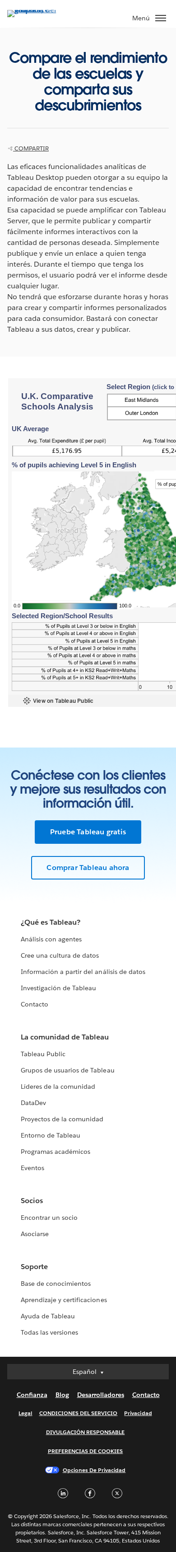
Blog (62, 1395)
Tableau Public (43, 1054)
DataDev (33, 1103)
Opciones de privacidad (94, 1470)
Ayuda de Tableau (48, 1316)
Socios (32, 1200)
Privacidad (138, 1413)
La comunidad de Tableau (65, 1037)
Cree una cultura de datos (60, 955)
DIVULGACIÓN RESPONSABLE (85, 1432)
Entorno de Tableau (50, 1135)
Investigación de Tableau (58, 988)
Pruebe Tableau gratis (88, 832)
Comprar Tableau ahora (87, 867)
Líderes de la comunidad (58, 1086)
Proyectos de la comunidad (62, 1119)
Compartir (31, 148)
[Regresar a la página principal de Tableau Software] (38, 9)
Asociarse (35, 1234)
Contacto (34, 1004)
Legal (25, 1413)
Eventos (32, 1168)
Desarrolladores (100, 1395)
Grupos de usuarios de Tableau (68, 1070)
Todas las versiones (49, 1332)
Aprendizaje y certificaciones (64, 1300)
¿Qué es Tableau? (50, 922)
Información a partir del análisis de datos (83, 972)
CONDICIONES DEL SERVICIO (78, 1413)
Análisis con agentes (51, 939)
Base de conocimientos (56, 1283)
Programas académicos (55, 1152)
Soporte (34, 1266)
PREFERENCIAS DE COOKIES (85, 1451)
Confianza (32, 1395)
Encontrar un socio (49, 1217)
